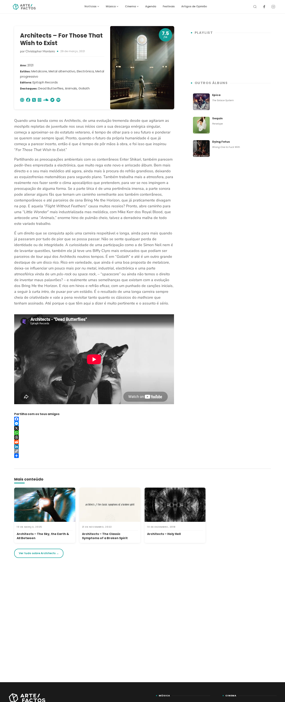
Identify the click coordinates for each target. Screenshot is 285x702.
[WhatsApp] (94, 432)
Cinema (130, 6)
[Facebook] (264, 6)
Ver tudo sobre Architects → (39, 553)
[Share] (94, 455)
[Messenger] (94, 423)
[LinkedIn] (94, 446)
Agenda (150, 6)
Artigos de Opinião (194, 6)
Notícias (90, 6)
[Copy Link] (94, 451)
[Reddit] (94, 442)
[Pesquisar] (255, 6)
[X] (94, 428)
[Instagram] (273, 6)
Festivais (169, 6)
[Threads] (94, 437)
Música (111, 6)
